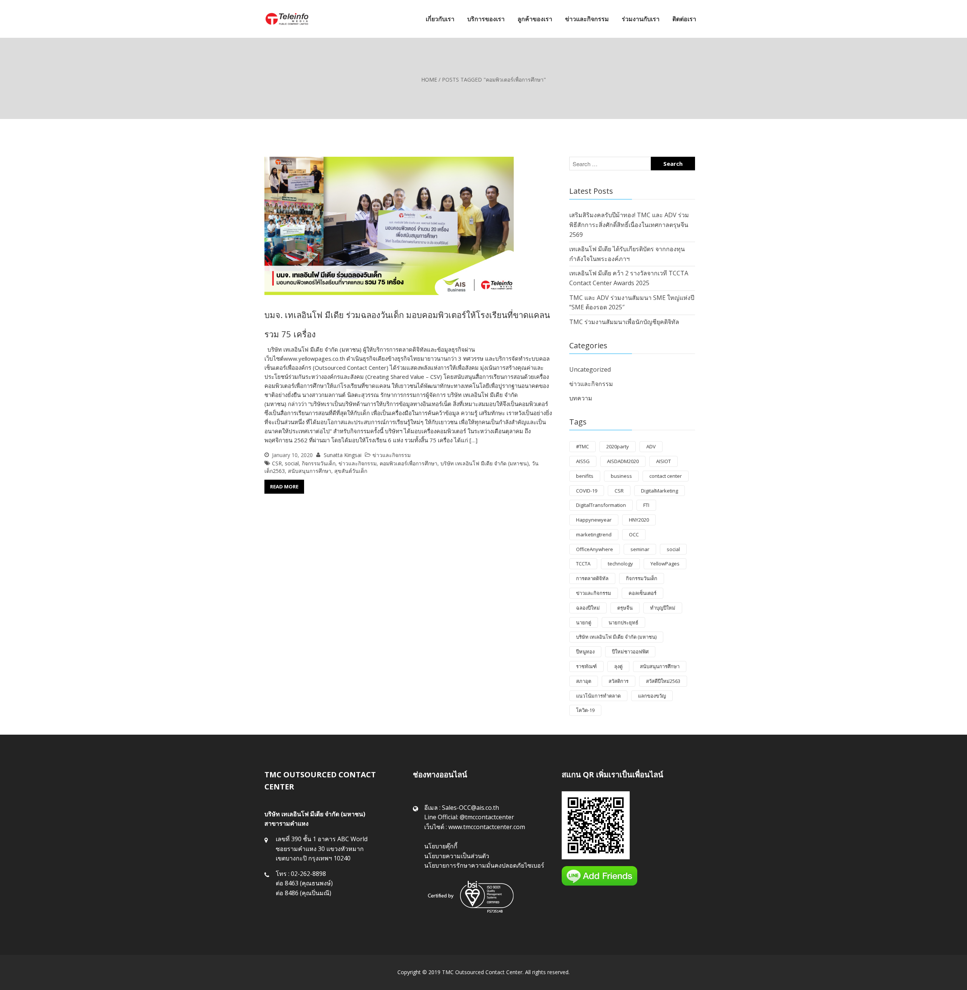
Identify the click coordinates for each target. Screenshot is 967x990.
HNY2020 (639, 519)
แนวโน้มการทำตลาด (598, 695)
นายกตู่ (583, 622)
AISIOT (663, 461)
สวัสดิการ (619, 681)
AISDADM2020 (623, 461)
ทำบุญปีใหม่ (662, 607)
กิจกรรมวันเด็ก (318, 463)
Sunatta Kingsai (342, 455)
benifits (584, 476)
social (292, 463)
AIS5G (583, 461)
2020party (617, 446)
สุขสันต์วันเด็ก (350, 470)
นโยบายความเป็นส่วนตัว (456, 856)
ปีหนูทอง (585, 651)
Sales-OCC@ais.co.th (470, 807)
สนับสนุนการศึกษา (309, 470)
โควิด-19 (585, 710)
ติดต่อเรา (684, 19)
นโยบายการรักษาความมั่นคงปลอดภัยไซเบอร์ (484, 865)
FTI (646, 505)
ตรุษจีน (625, 607)
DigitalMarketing (659, 490)
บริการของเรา (486, 19)
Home (429, 79)
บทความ (580, 398)
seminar (639, 549)
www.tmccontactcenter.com (486, 827)
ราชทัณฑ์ (586, 666)
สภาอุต (583, 681)
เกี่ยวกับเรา (440, 19)
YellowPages (665, 563)
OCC (634, 534)
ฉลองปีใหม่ (588, 607)
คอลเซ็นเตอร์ (643, 593)
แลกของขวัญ (652, 695)
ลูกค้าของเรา (534, 19)
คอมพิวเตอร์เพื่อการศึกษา (408, 463)
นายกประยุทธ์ (623, 622)
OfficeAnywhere (594, 549)
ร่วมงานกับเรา (641, 19)
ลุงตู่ (618, 666)
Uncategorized (590, 369)
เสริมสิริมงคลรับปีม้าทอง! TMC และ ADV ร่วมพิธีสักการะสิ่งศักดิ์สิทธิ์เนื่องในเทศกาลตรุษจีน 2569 (629, 224)
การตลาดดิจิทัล (592, 578)
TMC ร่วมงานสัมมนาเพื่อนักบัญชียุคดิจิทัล (624, 322)
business (621, 476)
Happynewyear (594, 519)
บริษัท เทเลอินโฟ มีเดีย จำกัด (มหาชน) (484, 463)
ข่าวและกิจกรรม (587, 19)
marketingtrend (594, 534)
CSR (277, 463)
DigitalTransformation (601, 505)
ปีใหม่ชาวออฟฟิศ (630, 651)
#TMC (582, 446)
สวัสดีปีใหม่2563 (663, 681)
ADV (651, 446)
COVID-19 (586, 490)
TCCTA (583, 563)
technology (620, 563)
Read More (284, 486)
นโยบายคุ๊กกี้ (440, 846)
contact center (665, 476)
